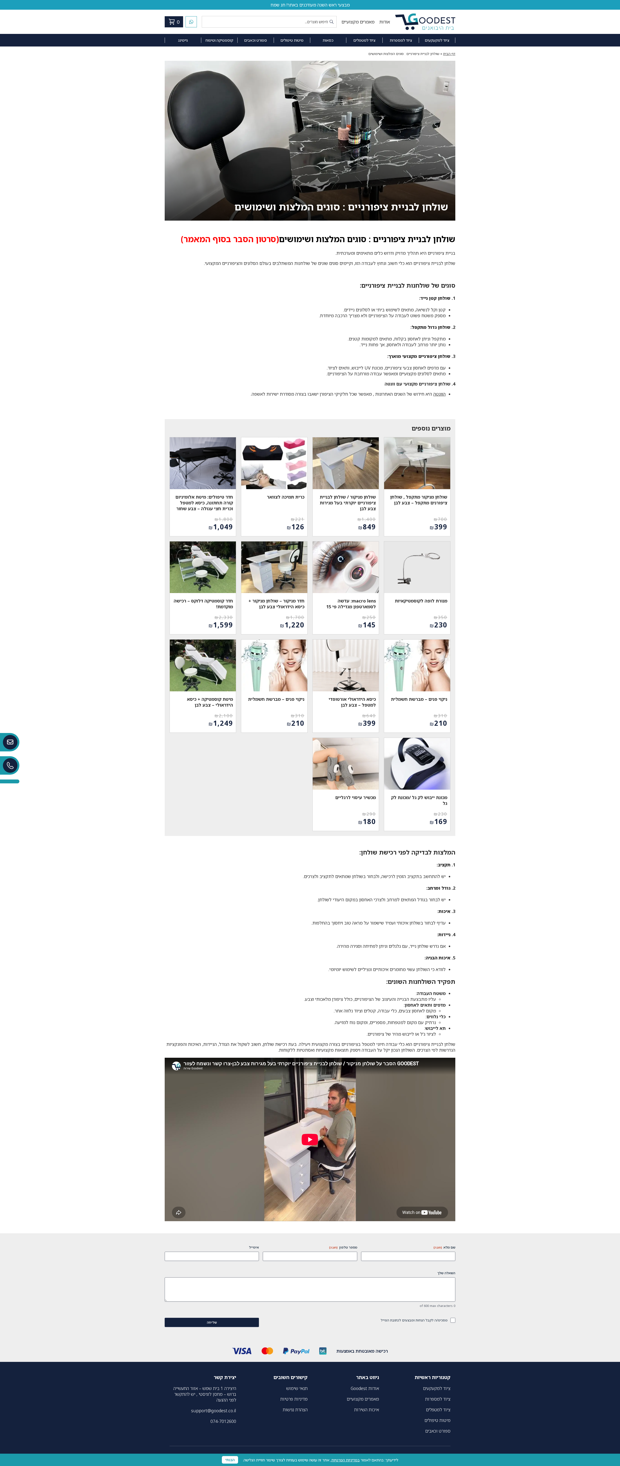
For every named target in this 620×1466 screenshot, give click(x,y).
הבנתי (230, 1460)
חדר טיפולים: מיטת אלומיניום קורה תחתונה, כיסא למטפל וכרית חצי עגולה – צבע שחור (204, 502)
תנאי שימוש (297, 1388)
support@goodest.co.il (213, 1410)
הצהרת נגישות (295, 1409)
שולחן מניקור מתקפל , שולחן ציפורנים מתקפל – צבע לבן (418, 500)
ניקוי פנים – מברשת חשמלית (419, 699)
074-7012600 (223, 1421)
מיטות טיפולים (291, 40)
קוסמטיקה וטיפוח (219, 40)
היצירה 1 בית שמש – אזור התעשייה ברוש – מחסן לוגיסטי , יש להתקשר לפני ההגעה (204, 1394)
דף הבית (449, 53)
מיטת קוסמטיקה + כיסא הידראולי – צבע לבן (210, 702)
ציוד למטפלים (364, 40)
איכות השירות (366, 1409)
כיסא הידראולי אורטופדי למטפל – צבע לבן (352, 702)
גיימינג (183, 40)
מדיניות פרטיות (294, 1399)
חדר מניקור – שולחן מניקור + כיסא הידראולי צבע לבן (276, 604)
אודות (384, 22)
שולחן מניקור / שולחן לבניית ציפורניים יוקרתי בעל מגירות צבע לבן (348, 502)
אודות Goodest (365, 1388)
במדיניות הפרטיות (345, 1460)
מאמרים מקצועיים (357, 22)
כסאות (328, 40)
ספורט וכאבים (255, 40)
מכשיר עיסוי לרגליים (355, 797)
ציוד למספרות (401, 40)
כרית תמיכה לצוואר (285, 497)
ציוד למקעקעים (437, 40)
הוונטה (439, 394)
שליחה (212, 1322)
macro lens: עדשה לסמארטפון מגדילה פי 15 (351, 604)
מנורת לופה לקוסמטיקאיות (421, 601)
